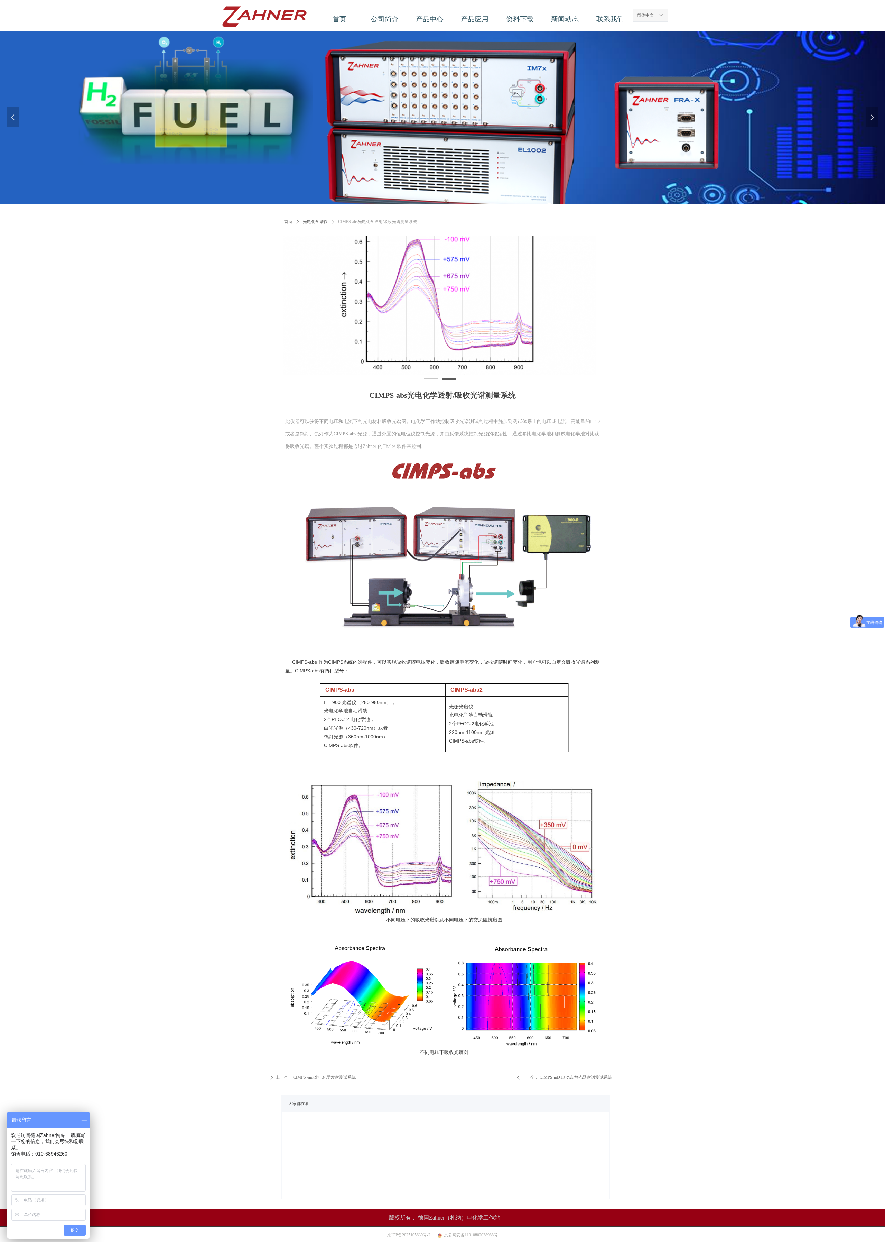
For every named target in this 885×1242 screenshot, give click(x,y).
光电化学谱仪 (315, 221)
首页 (288, 221)
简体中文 (645, 15)
